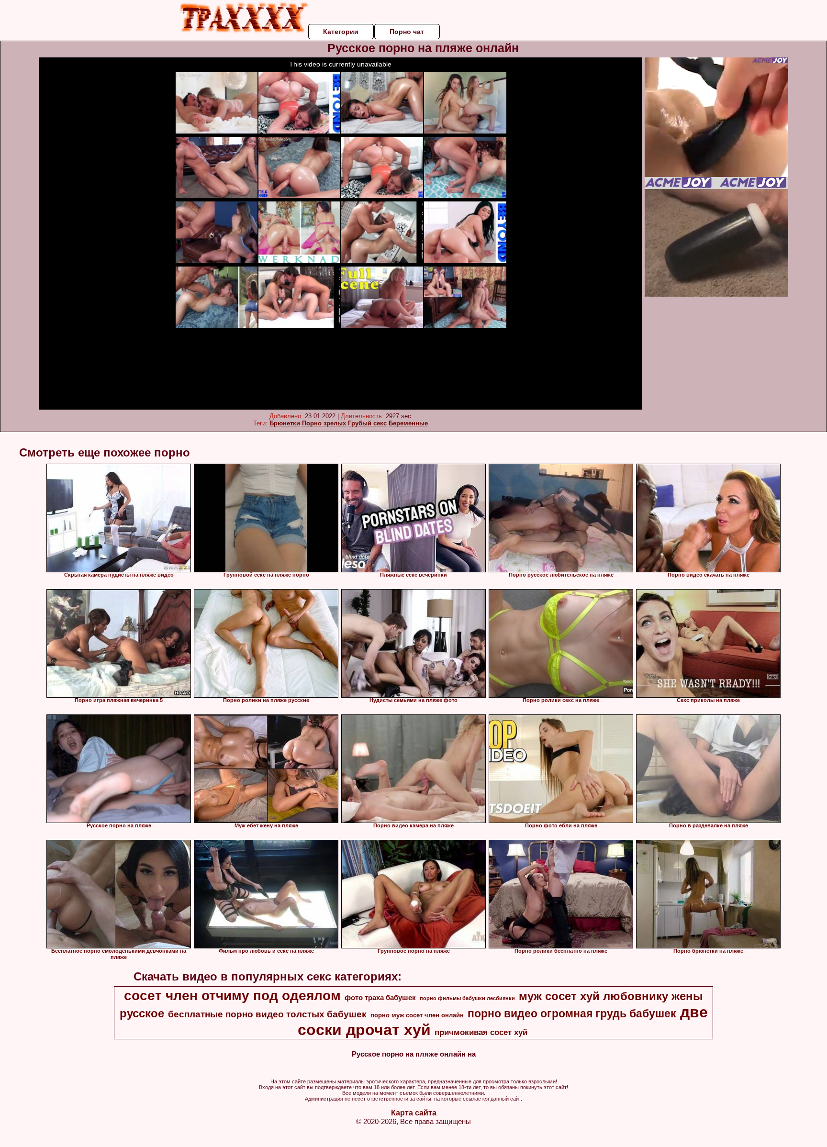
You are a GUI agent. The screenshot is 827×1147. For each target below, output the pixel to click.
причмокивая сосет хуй (481, 1032)
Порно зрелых (324, 423)
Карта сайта (413, 1113)
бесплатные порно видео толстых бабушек (267, 1014)
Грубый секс (367, 423)
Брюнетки (284, 423)
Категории (340, 31)
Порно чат (407, 31)
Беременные (408, 423)
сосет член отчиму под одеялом (232, 995)
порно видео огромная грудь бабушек (572, 1013)
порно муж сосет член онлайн (417, 1015)
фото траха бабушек (380, 998)
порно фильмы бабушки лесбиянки (467, 998)
